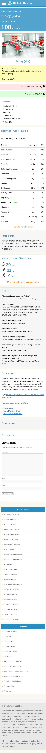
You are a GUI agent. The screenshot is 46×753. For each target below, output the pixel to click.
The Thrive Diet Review (13, 584)
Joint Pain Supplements (13, 661)
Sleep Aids (8, 691)
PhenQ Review (9, 549)
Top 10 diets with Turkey (23, 227)
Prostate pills (9, 686)
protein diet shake (32, 71)
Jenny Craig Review (11, 529)
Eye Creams (8, 656)
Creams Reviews (10, 651)
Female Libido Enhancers (13, 681)
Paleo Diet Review (11, 539)
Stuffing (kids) (8, 408)
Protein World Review (12, 534)
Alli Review (8, 564)
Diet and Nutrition (10, 631)
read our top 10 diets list (30, 389)
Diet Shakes (8, 641)
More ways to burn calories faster (23, 282)
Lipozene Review (10, 614)
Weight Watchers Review (13, 554)
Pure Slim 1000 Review (13, 559)
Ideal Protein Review (12, 544)
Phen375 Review (10, 569)
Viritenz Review (10, 519)
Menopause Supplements (13, 676)
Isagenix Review (10, 524)
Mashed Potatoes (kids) (11, 411)
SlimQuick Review (11, 604)
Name (3, 478)
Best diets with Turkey (10, 79)
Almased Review (10, 594)
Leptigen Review (10, 574)
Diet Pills (7, 636)
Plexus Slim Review (11, 589)
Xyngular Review (10, 599)
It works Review (10, 579)
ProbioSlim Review (11, 619)
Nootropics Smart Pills (12, 666)
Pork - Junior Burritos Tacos (12, 414)
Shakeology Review (11, 514)
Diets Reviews (9, 646)
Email (3, 485)
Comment (4, 452)
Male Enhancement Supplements (16, 671)
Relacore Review (10, 609)
